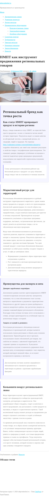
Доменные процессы (12, 20)
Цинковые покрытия (12, 45)
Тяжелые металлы (11, 42)
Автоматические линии (13, 17)
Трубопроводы (10, 40)
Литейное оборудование (18, 34)
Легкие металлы (10, 22)
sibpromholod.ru (5, 3)
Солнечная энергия (11, 37)
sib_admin (32, 71)
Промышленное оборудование (15, 25)
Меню (2, 12)
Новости (8, 51)
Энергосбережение (11, 48)
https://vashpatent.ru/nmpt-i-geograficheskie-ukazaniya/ (21, 145)
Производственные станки (19, 28)
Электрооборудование (17, 31)
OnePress (38, 492)
